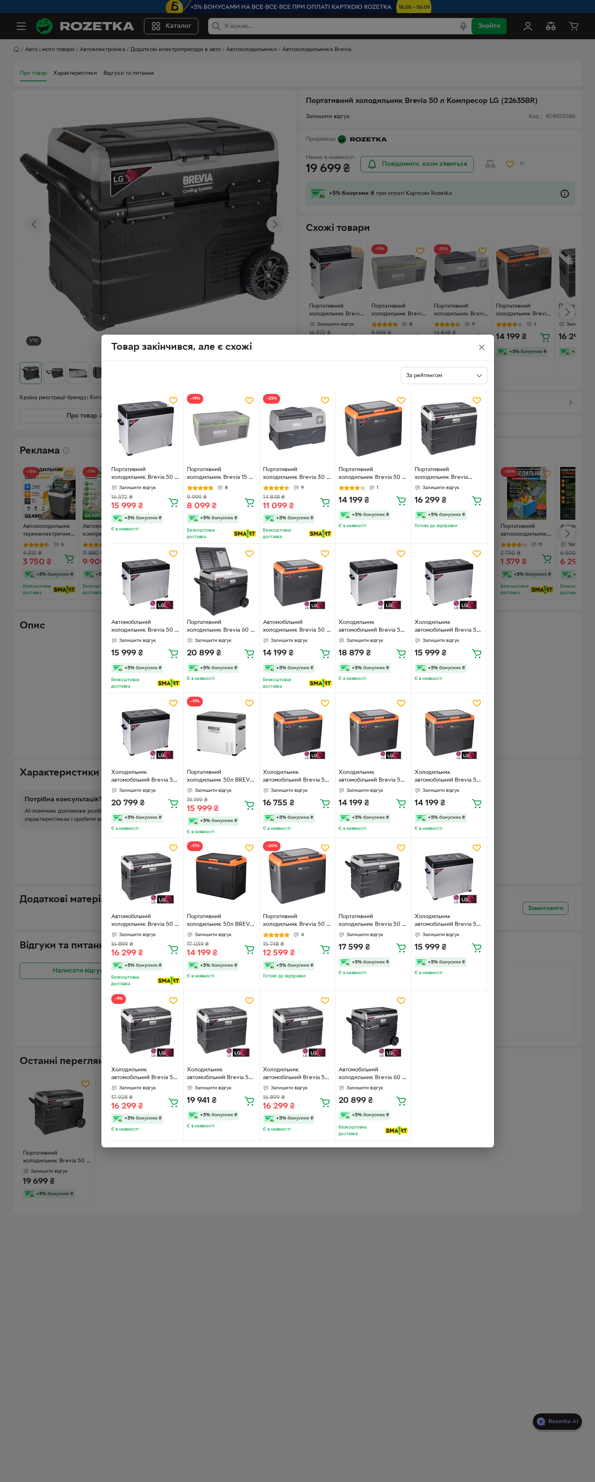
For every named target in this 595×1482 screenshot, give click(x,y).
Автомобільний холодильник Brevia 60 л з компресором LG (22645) (372, 1074)
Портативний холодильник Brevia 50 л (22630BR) (372, 921)
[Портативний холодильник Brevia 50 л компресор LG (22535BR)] (373, 428)
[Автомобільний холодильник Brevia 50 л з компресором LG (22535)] (297, 581)
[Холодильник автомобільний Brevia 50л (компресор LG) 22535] (297, 731)
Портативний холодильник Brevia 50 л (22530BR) (296, 921)
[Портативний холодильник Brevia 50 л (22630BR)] (373, 875)
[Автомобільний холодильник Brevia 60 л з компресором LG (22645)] (373, 1028)
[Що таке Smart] (245, 534)
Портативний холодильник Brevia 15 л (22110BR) (219, 474)
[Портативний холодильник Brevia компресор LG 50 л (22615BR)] (449, 428)
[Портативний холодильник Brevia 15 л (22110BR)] (221, 428)
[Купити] (173, 502)
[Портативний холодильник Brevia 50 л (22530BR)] (297, 875)
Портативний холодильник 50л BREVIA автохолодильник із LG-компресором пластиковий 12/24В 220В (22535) (221, 921)
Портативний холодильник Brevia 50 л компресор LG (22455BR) (145, 474)
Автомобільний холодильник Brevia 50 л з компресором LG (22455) (144, 627)
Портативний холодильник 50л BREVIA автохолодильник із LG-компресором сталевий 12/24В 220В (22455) (221, 777)
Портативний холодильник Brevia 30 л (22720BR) (296, 474)
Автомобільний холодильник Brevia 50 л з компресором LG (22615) (144, 921)
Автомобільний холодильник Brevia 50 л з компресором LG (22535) (296, 627)
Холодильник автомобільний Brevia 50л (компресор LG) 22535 (297, 777)
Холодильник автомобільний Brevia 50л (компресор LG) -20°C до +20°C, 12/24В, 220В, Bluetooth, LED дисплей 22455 (449, 921)
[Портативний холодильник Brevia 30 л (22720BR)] (297, 428)
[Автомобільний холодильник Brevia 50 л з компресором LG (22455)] (145, 581)
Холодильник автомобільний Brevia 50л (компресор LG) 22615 (145, 1074)
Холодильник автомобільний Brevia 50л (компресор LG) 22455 (373, 627)
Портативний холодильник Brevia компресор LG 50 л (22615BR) (441, 474)
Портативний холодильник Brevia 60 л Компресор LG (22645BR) (220, 627)
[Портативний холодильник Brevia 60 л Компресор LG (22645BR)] (221, 581)
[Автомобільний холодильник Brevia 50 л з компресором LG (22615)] (145, 875)
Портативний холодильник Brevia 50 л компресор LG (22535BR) (372, 474)
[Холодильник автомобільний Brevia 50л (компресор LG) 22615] (145, 1028)
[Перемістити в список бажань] (173, 400)
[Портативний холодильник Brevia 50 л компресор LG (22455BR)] (145, 428)
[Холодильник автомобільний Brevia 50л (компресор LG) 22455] (373, 581)
